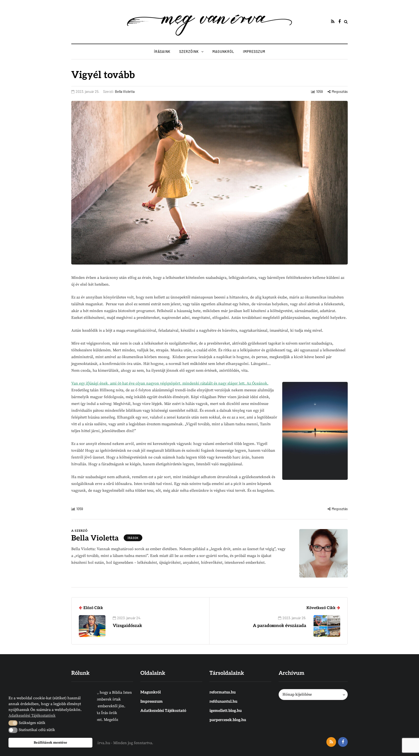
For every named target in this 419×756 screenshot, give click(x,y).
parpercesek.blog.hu (228, 720)
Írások (133, 537)
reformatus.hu (223, 692)
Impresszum (254, 51)
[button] (12, 723)
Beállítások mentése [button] (50, 742)
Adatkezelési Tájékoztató (163, 710)
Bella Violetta (125, 91)
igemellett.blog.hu (226, 710)
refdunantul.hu (223, 701)
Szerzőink (189, 51)
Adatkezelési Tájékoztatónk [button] (32, 715)
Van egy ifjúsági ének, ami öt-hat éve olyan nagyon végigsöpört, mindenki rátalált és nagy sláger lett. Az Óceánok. (169, 383)
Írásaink (162, 51)
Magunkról (223, 51)
